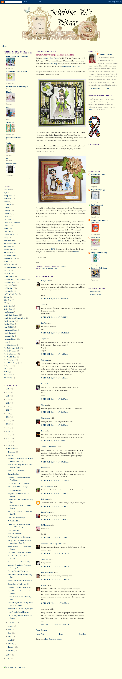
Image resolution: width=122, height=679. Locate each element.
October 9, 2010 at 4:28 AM (54, 378)
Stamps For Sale (13, 474)
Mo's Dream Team (98, 174)
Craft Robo (7, 219)
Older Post (82, 634)
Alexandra (10, 122)
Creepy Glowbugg (47, 486)
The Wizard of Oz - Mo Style (18, 487)
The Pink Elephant (10, 357)
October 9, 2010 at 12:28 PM (55, 480)
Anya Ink (7, 189)
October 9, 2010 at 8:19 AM (54, 412)
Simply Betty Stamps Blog (71, 66)
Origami (6, 297)
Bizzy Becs (7, 198)
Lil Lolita (7, 270)
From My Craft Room (99, 268)
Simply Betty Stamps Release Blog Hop (55, 54)
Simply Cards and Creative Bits (14, 318)
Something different (10, 330)
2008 (8, 658)
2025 (8, 392)
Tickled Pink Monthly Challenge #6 (20, 580)
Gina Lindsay (45, 418)
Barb (43, 431)
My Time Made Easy (11, 294)
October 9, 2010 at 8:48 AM (54, 425)
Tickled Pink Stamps (11, 363)
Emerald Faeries (9, 234)
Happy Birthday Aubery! (16, 517)
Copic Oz (7, 216)
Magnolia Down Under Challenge (15, 279)
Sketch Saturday (9, 321)
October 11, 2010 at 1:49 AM (55, 579)
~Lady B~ (44, 559)
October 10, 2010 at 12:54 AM (55, 537)
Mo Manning (8, 288)
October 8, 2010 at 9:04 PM (54, 317)
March (10, 643)
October (11, 455)
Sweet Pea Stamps (10, 345)
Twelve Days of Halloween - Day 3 (19, 584)
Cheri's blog (52, 63)
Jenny (8, 107)
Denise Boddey (11, 163)
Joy (7, 158)
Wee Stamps (8, 375)
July (10, 629)
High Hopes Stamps (10, 243)
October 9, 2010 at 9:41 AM (54, 440)
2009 (8, 655)
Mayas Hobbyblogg (98, 189)
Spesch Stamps (9, 333)
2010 (8, 445)
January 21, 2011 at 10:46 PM (55, 624)
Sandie (8, 143)
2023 (8, 399)
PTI (5, 303)
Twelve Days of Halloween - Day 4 (19, 562)
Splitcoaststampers (95, 291)
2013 (8, 434)
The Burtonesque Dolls (11, 348)
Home (5, 46)
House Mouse (8, 246)
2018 (8, 417)
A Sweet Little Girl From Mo (18, 571)
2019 (8, 413)
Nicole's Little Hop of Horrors (18, 612)
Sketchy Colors (9, 324)
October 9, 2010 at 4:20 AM (54, 354)
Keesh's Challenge (10, 258)
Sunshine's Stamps (10, 339)
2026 (8, 389)
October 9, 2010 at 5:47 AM (54, 399)
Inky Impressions (9, 249)
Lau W (43, 323)
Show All (31, 179)
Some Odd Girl (9, 327)
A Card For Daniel (14, 490)
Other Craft (7, 300)
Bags (5, 192)
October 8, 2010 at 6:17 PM (54, 299)
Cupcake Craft (8, 225)
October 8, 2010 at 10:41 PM (55, 333)
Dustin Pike (8, 228)
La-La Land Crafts (10, 267)
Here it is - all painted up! (16, 470)
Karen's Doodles (9, 255)
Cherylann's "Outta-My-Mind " (52, 543)
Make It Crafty (9, 285)
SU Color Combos (95, 294)
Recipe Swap (8, 309)
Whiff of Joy (8, 378)
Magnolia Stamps (9, 282)
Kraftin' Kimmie (9, 264)
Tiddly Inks (8, 366)
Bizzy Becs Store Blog (99, 252)
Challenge (7, 210)
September (12, 622)
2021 (8, 406)
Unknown (44, 499)
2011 (8, 442)
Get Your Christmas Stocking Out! (19, 552)
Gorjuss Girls (8, 240)
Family (6, 237)
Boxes (6, 201)
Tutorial (6, 369)
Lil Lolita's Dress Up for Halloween (20, 587)
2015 (8, 427)
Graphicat (44, 384)
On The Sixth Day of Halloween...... (20, 537)
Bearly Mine (8, 195)
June (10, 633)
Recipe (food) (8, 306)
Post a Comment (41, 630)
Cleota (43, 405)
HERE (60, 241)
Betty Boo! (45, 281)
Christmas (7, 213)
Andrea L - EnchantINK (49, 446)
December (11, 448)
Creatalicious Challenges (12, 222)
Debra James (95, 237)
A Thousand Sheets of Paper (16, 71)
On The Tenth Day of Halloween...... (20, 483)
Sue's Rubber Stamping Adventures (99, 221)
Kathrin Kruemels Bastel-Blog (17, 56)
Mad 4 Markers (9, 276)
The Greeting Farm (10, 354)
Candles (6, 207)
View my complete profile (100, 88)
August (11, 626)
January (11, 650)
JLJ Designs (45, 525)
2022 (8, 403)
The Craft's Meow (10, 351)
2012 (8, 438)
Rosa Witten (45, 512)
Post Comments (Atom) (53, 639)
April (10, 640)
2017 (8, 420)
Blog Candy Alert (14, 530)
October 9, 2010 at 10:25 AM (55, 462)
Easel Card (7, 231)
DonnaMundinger (47, 572)
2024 (8, 396)
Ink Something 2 (97, 205)
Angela (43, 339)
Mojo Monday (8, 291)
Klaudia (9, 92)
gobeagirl (44, 585)
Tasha (43, 304)
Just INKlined (8, 252)
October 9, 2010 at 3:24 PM (54, 506)
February (11, 647)
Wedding (7, 372)
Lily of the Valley (10, 273)
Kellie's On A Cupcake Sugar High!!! (20, 609)
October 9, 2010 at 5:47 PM (54, 519)
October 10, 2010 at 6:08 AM (55, 553)
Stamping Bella (9, 336)
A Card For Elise (14, 521)
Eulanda (76, 252)
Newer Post (40, 634)
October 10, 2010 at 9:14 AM (55, 566)
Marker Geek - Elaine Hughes (17, 86)
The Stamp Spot (9, 360)
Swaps (6, 342)
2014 (8, 431)
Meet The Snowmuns (15, 533)
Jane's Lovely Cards (13, 137)
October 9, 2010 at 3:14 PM (54, 493)
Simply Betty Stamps (11, 315)
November (11, 452)
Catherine (44, 360)
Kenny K (7, 261)
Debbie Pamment (106, 54)
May (10, 636)
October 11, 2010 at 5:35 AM (55, 603)
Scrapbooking (8, 312)
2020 (8, 410)
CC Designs (8, 204)
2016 (8, 424)
